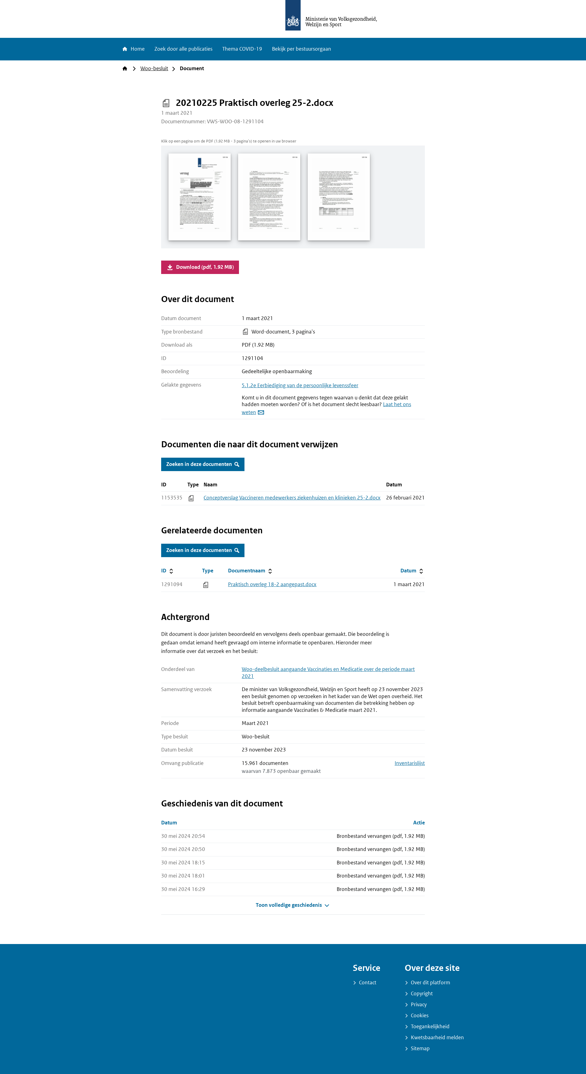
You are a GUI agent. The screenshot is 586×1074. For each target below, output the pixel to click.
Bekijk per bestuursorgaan (301, 49)
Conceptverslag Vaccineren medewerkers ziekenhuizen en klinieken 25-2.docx (292, 498)
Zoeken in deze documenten (199, 464)
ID (180, 570)
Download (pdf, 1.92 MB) (205, 267)
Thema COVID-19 (242, 49)
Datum (412, 570)
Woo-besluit (154, 68)
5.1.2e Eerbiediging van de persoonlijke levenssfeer (300, 385)
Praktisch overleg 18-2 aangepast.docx (272, 584)
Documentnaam (250, 570)
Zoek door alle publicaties (183, 49)
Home (137, 49)
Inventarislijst (410, 763)
